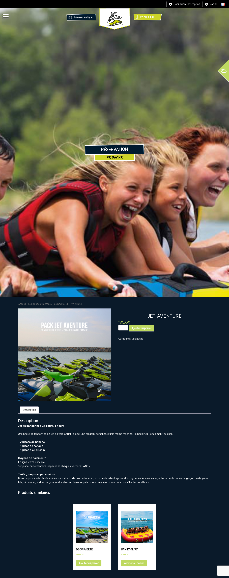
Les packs (114, 158)
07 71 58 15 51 (147, 17)
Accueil (22, 304)
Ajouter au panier (141, 328)
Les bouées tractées (39, 304)
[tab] (29, 410)
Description (29, 410)
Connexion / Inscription (187, 4)
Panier (213, 4)
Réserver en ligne (83, 17)
